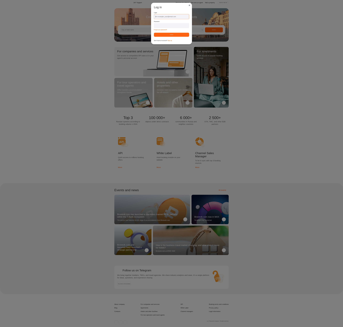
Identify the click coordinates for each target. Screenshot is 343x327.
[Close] (189, 5)
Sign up (170, 40)
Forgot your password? (160, 29)
